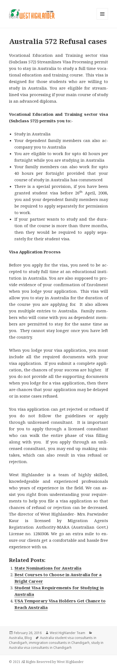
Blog (28, 637)
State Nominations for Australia (47, 568)
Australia (16, 637)
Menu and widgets (102, 19)
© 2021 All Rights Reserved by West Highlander (46, 661)
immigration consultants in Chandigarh (59, 642)
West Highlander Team (67, 632)
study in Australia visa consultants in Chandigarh (56, 645)
